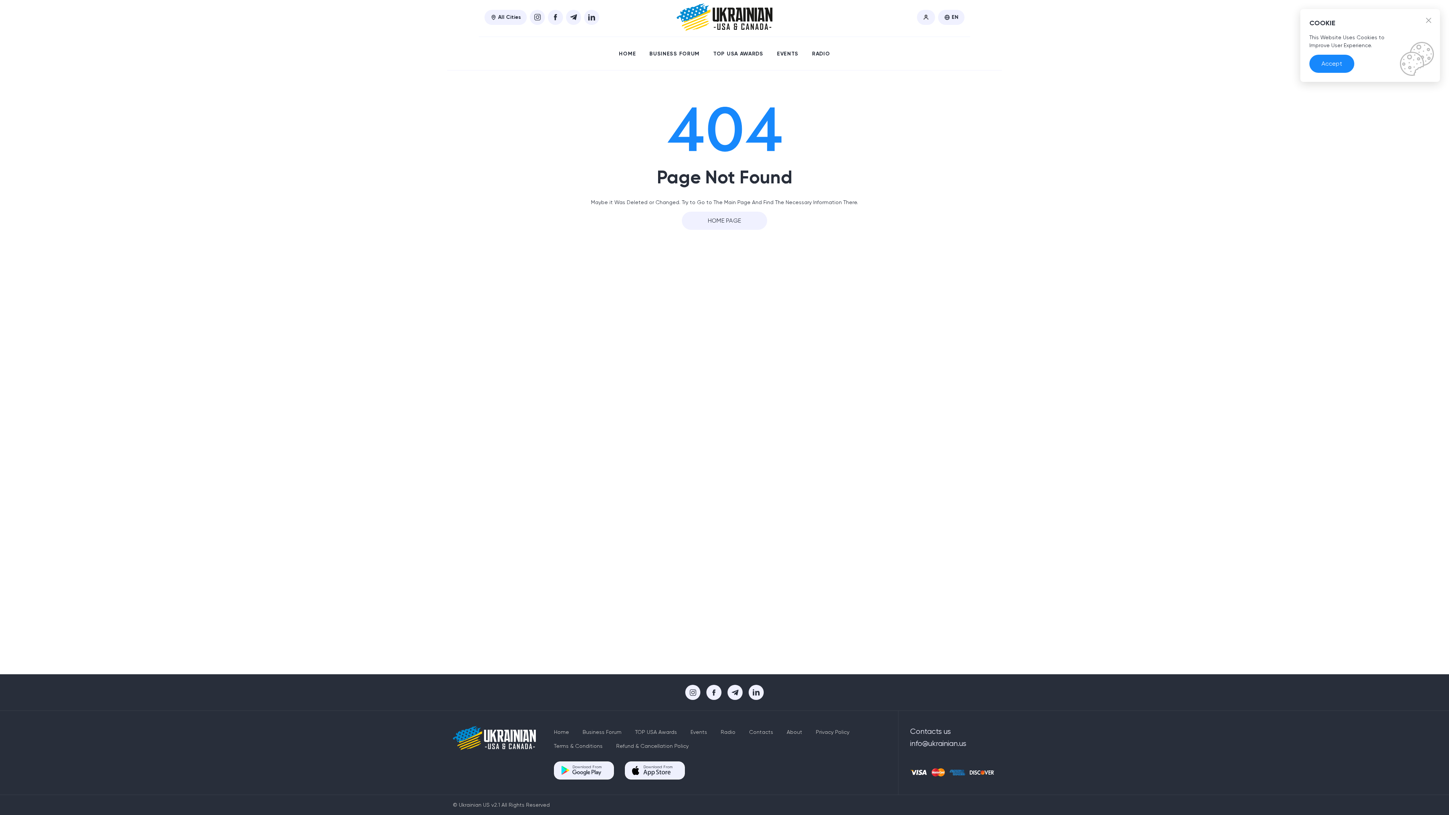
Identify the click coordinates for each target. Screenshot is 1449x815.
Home (627, 54)
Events (787, 54)
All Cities (509, 17)
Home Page (724, 220)
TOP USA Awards (738, 54)
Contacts (761, 732)
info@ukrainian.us (938, 743)
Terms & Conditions (578, 746)
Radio (821, 54)
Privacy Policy (832, 732)
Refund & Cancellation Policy (652, 746)
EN (955, 17)
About (794, 732)
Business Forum (674, 54)
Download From (586, 767)
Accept (1331, 63)
